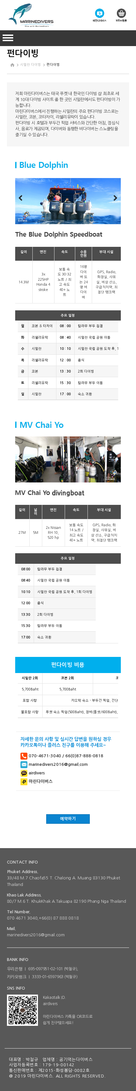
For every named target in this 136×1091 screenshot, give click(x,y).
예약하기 (68, 819)
